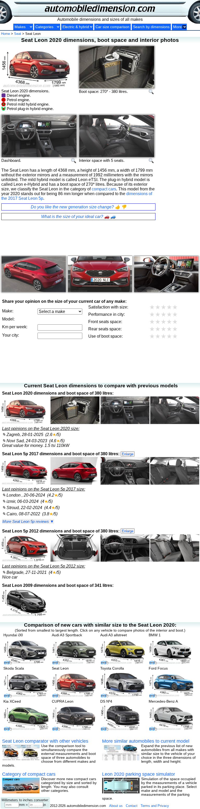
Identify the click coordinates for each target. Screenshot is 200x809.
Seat (17, 34)
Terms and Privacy (155, 806)
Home (5, 34)
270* (104, 91)
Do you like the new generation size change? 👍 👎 (78, 207)
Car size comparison (112, 27)
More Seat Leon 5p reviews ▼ (28, 521)
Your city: (10, 335)
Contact (132, 806)
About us (116, 806)
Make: (7, 311)
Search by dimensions (151, 27)
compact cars (104, 189)
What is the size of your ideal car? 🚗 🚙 (78, 216)
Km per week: (14, 327)
